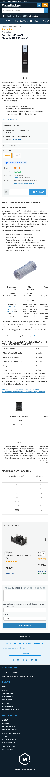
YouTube (36, 660)
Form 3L (9, 309)
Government (8, 706)
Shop (4, 687)
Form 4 (10, 307)
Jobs (4, 736)
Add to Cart (38, 192)
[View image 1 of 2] (23, 78)
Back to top (25, 636)
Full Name (7, 615)
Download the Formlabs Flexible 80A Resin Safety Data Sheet (23, 392)
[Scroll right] (43, 553)
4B (15, 307)
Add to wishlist (12, 119)
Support (6, 703)
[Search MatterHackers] (46, 10)
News (5, 690)
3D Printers (34, 21)
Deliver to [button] (25, 183)
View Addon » (17, 133)
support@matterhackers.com (18, 676)
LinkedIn (27, 660)
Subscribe (25, 654)
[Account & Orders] (39, 5)
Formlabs (6, 32)
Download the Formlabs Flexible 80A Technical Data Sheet (22, 389)
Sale (16, 21)
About (5, 720)
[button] (25, 16)
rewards (23, 163)
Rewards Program (11, 733)
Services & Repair (10, 710)
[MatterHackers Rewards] (6, 162)
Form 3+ (9, 311)
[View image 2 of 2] (26, 78)
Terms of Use (8, 746)
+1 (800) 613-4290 (10, 673)
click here (37, 336)
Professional (8, 697)
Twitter (18, 660)
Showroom (7, 693)
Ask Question (25, 626)
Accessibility (8, 749)
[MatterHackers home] (11, 5)
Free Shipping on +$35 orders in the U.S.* (16, 1)
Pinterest (32, 660)
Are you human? (23, 605)
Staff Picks (24, 21)
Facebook (14, 660)
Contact (6, 723)
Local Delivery (9, 730)
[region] (25, 58)
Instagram (23, 660)
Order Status (8, 727)
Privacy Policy (9, 743)
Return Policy (9, 740)
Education (7, 700)
